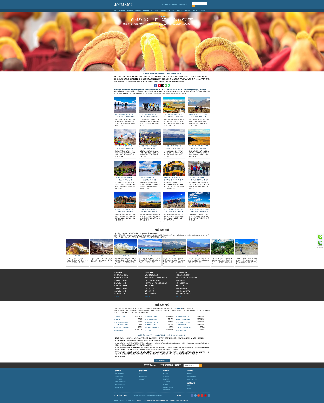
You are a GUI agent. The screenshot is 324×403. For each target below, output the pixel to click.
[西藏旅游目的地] (190, 4)
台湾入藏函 (165, 373)
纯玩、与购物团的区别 (192, 376)
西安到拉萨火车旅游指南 (120, 283)
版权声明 (156, 395)
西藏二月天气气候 (149, 288)
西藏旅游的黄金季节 (119, 317)
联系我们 (161, 395)
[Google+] (198, 395)
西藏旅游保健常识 (180, 285)
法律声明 (116, 400)
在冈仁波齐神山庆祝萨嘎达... (122, 322)
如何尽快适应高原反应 (182, 283)
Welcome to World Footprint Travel (171, 4)
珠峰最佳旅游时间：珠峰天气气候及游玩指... (156, 277)
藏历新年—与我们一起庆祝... (122, 325)
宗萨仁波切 (148, 330)
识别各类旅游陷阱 (119, 376)
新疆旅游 (146, 10)
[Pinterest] (205, 395)
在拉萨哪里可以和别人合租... (184, 322)
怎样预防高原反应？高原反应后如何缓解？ (187, 277)
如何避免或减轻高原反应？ (183, 275)
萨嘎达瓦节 (117, 319)
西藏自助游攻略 (118, 330)
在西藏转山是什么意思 (192, 379)
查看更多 (116, 296)
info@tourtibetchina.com (162, 360)
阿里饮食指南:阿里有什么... (152, 317)
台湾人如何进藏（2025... (151, 319)
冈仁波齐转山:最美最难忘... (152, 327)
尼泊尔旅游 (154, 10)
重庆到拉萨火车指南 (119, 293)
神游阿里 (138, 10)
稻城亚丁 (163, 10)
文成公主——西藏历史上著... (184, 327)
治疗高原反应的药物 (181, 288)
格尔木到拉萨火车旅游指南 (121, 277)
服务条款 (151, 395)
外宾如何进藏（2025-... (151, 325)
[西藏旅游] (123, 4)
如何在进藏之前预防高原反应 (183, 293)
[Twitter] (195, 395)
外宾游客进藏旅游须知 (120, 384)
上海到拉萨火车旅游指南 (120, 288)
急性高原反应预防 (180, 280)
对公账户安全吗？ (143, 376)
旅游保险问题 (166, 379)
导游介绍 (141, 395)
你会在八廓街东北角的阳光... (122, 327)
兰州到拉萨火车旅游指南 (120, 280)
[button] (185, 4)
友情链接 (133, 400)
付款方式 (141, 373)
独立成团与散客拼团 (119, 373)
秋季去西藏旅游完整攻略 (151, 275)
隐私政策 (122, 400)
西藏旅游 (122, 10)
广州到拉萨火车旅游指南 (120, 285)
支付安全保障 (142, 379)
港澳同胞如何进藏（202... (152, 322)
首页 (115, 10)
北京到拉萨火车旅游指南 (120, 291)
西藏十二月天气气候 (150, 293)
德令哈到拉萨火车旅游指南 (121, 275)
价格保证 (189, 385)
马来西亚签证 (166, 376)
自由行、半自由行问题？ (120, 381)
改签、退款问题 (166, 381)
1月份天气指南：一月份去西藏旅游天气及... (156, 283)
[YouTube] (202, 395)
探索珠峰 (130, 10)
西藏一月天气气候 (149, 291)
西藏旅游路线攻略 (181, 325)
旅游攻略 (195, 10)
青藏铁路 (179, 10)
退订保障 (189, 388)
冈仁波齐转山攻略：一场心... (184, 317)
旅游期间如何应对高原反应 (183, 291)
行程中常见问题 (166, 389)
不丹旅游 (171, 10)
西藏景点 (187, 10)
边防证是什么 (166, 384)
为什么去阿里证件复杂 (168, 387)
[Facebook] (192, 395)
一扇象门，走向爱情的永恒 (183, 319)
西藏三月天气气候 (149, 285)
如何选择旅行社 (118, 379)
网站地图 (128, 400)
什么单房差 (189, 373)
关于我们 (203, 10)
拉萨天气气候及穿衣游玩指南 (152, 280)
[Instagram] (209, 395)
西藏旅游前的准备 (181, 330)
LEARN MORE (162, 28)
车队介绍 (146, 395)
